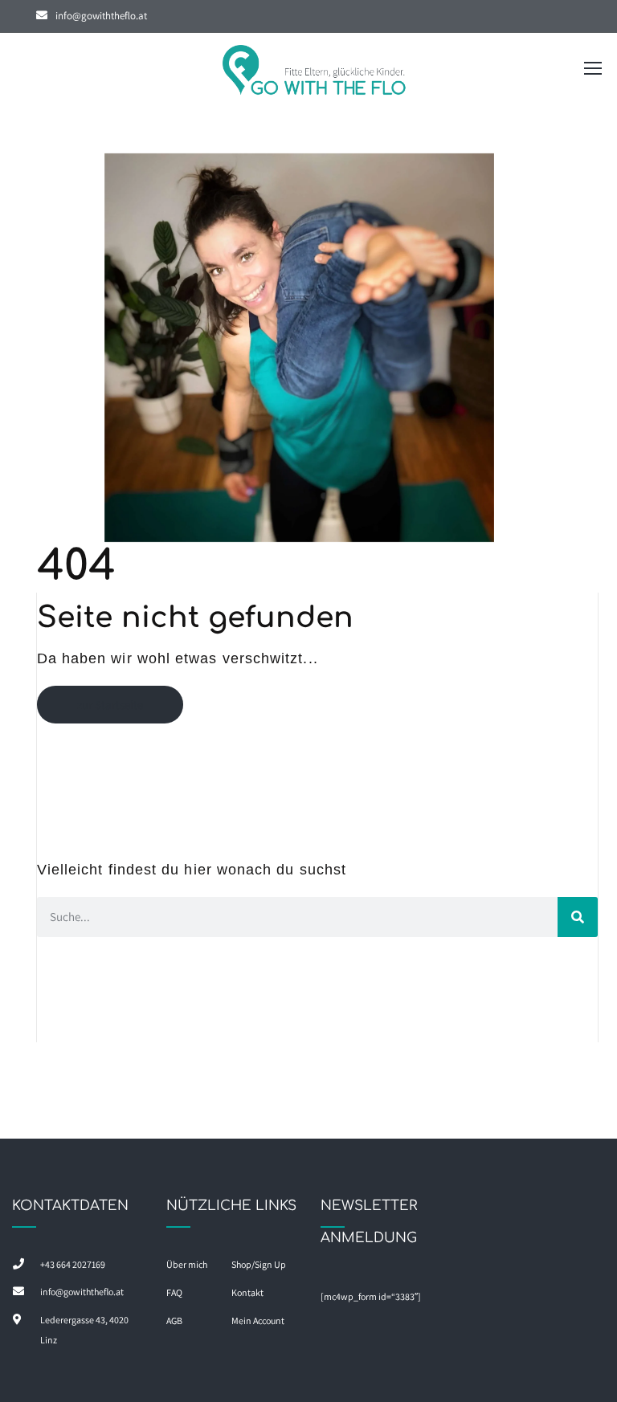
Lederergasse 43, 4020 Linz (84, 1330)
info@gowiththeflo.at (101, 15)
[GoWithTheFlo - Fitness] (315, 72)
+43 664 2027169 (72, 1264)
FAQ (174, 1292)
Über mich (186, 1264)
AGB (174, 1320)
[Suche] (578, 917)
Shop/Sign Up (258, 1264)
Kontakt (247, 1292)
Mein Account (257, 1320)
